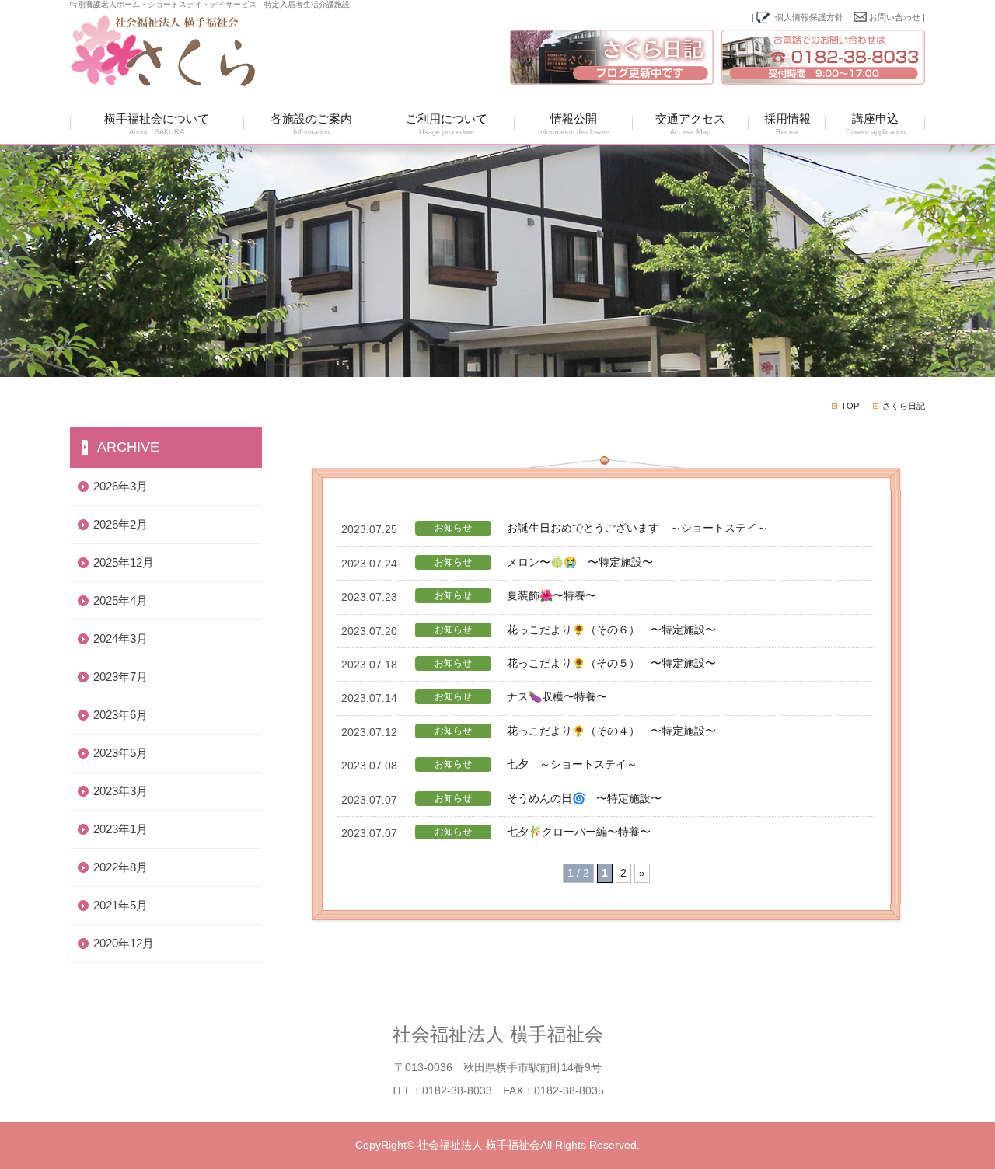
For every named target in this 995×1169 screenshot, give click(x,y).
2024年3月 (120, 638)
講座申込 (876, 124)
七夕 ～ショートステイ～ (572, 764)
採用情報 (787, 124)
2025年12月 (123, 562)
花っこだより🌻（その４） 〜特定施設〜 (611, 730)
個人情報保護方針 (809, 17)
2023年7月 (120, 676)
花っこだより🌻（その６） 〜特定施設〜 (611, 629)
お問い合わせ (894, 17)
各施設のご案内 (311, 124)
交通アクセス (690, 124)
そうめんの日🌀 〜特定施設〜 (584, 798)
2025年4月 (120, 600)
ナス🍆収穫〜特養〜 (557, 696)
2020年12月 (123, 943)
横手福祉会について (156, 124)
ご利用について (446, 124)
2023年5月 (120, 752)
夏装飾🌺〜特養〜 (551, 595)
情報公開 (573, 124)
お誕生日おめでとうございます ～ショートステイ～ (637, 528)
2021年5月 (120, 905)
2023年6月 (120, 714)
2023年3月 (120, 790)
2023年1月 (120, 829)
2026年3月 (120, 486)
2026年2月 (120, 524)
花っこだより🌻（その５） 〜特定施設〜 (611, 663)
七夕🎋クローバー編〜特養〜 (579, 831)
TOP (850, 405)
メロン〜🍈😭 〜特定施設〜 (580, 562)
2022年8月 (120, 867)
